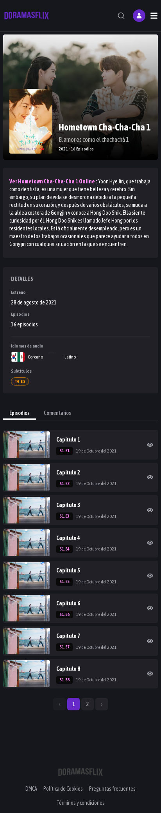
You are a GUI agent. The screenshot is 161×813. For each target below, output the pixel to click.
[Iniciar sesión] (139, 15)
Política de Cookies (63, 789)
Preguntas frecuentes (112, 789)
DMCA (31, 789)
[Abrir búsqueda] (121, 16)
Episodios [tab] (19, 413)
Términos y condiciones (80, 803)
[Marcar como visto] (150, 445)
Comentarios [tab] (57, 413)
